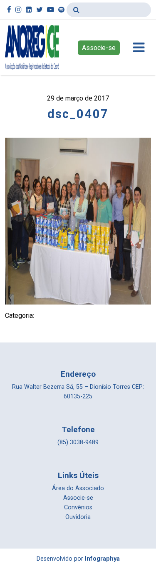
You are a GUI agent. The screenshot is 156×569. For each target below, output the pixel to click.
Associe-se (99, 48)
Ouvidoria (78, 517)
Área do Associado (78, 488)
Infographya (102, 558)
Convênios (78, 507)
